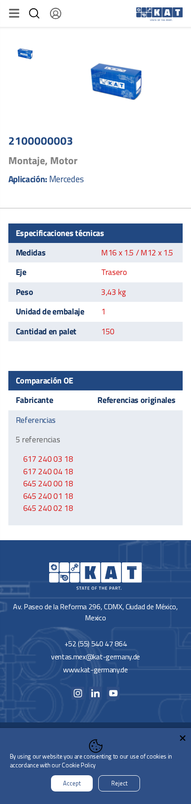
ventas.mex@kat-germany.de (95, 656)
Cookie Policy (79, 765)
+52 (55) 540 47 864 (95, 643)
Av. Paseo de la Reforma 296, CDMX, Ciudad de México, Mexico (95, 612)
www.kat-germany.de (95, 669)
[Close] (182, 736)
